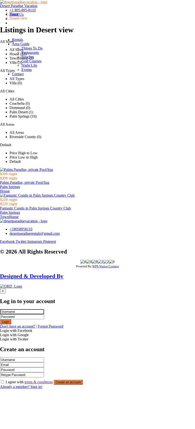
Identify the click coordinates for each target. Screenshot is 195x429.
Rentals (17, 40)
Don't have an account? (17, 326)
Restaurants (30, 52)
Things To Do (32, 48)
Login (5, 322)
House (5, 191)
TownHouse (9, 217)
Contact (18, 74)
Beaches (27, 57)
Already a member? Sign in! (21, 387)
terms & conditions (38, 382)
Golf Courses (31, 61)
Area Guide (20, 44)
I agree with (29, 382)
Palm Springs (10, 187)
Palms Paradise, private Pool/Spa (24, 182)
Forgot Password (50, 326)
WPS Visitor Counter (105, 266)
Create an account (68, 382)
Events (26, 70)
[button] (102, 44)
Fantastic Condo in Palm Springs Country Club (35, 208)
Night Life (29, 65)
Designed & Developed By (31, 276)
